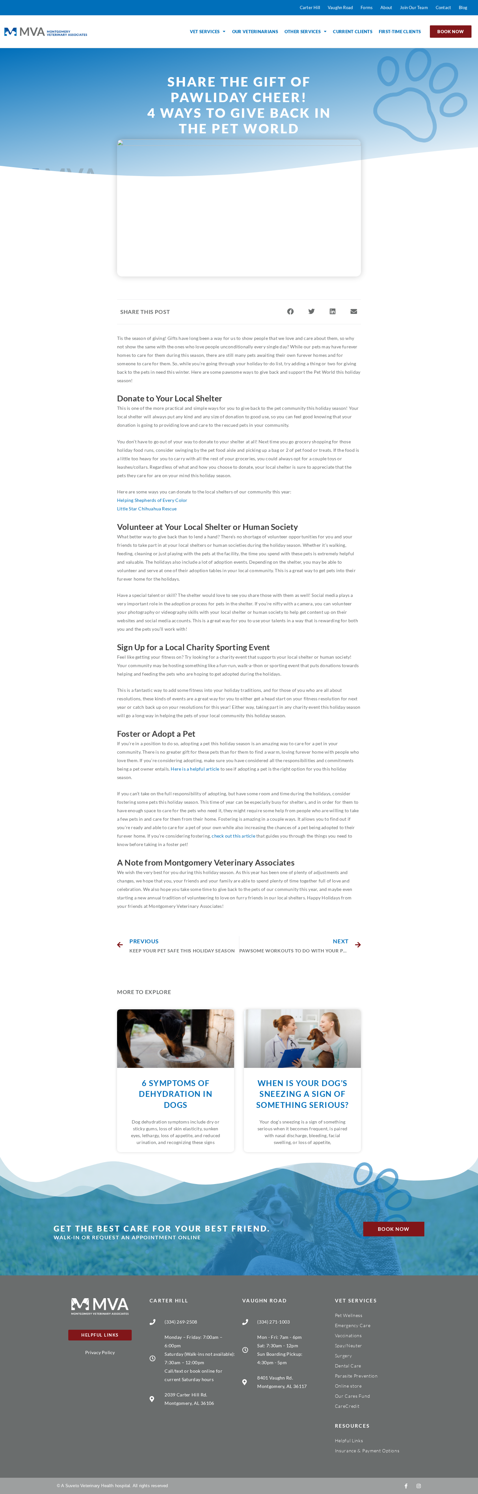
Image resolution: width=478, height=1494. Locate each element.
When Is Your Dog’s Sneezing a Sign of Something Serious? (302, 1094)
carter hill (169, 1300)
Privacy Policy (100, 1352)
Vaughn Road (264, 1300)
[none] (406, 1486)
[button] (290, 311)
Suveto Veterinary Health (89, 1485)
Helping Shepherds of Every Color (152, 500)
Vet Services (205, 31)
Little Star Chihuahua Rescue (147, 508)
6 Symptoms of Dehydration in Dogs (175, 1094)
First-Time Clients (400, 31)
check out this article (233, 836)
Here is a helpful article (195, 769)
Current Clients (352, 31)
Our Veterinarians (255, 31)
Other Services (303, 31)
